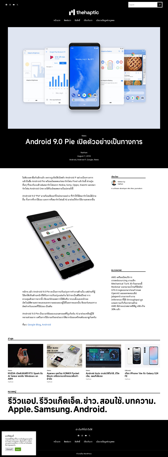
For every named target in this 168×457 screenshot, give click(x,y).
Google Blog (34, 324)
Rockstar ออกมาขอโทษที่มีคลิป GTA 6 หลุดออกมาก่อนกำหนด (127, 288)
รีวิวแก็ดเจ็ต (59, 400)
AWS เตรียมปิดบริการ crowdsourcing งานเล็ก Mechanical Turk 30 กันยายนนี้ (126, 280)
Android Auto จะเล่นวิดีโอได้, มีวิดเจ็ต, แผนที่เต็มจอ (102, 374)
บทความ (139, 400)
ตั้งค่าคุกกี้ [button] (9, 449)
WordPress (88, 453)
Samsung (52, 409)
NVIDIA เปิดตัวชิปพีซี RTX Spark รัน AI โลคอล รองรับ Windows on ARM (25, 376)
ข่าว (90, 400)
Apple (19, 409)
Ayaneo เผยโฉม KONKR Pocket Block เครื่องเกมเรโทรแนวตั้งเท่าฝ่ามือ (63, 376)
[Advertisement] (128, 231)
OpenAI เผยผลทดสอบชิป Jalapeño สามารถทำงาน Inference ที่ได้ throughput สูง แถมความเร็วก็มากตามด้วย (127, 297)
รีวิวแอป (22, 400)
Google (90, 159)
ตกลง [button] (18, 449)
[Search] (159, 4)
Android (72, 159)
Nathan (84, 152)
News (84, 135)
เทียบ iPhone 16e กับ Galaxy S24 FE (141, 374)
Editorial (128, 370)
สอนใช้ (111, 400)
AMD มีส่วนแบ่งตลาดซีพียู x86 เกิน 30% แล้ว (128, 307)
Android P (81, 159)
